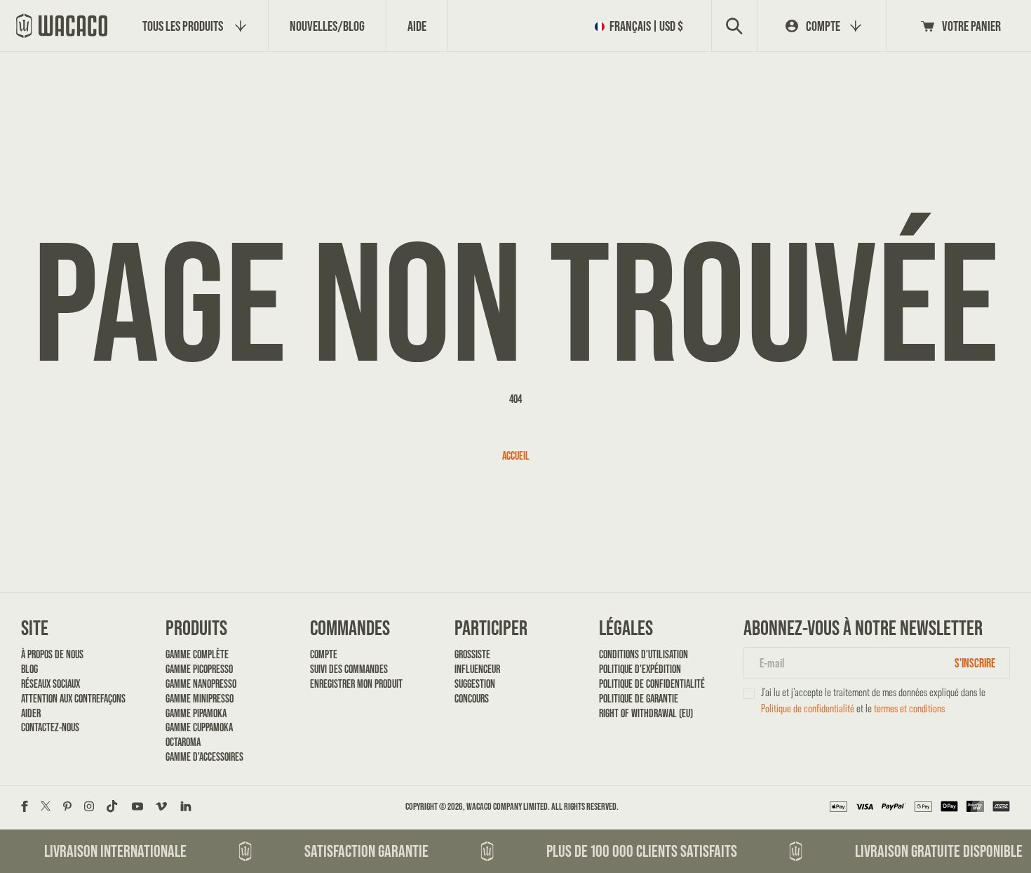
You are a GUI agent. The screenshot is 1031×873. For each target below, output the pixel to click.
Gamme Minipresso (200, 698)
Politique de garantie (638, 698)
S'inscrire (975, 662)
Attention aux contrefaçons (68, 698)
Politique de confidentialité (646, 683)
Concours (471, 698)
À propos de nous (52, 654)
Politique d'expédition (640, 668)
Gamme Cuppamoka (199, 727)
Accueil (516, 455)
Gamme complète (197, 654)
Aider (31, 713)
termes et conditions (909, 708)
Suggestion (474, 683)
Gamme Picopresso (199, 668)
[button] (641, 26)
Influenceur (477, 668)
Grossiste (472, 654)
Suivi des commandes (349, 668)
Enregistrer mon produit (356, 683)
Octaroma (183, 741)
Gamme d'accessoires (204, 756)
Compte (323, 654)
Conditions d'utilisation (643, 654)
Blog (29, 668)
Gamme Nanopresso (201, 683)
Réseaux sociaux (50, 683)
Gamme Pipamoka (196, 713)
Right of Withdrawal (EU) (646, 713)
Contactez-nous (50, 727)
